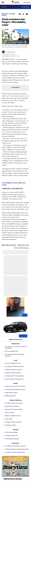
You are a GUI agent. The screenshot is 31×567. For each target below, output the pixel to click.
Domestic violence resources (13, 422)
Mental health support (11, 392)
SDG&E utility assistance (12, 439)
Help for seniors (9, 412)
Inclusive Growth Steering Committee (13, 194)
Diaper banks (9, 419)
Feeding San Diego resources (13, 369)
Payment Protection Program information (17, 449)
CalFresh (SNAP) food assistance (15, 376)
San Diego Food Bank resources (14, 366)
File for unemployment (11, 351)
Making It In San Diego (8, 14)
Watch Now (26, 2)
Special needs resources (12, 406)
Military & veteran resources (13, 415)
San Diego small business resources (15, 446)
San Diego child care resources (14, 403)
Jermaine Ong (11, 52)
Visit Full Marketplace (21, 248)
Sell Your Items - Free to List (15, 245)
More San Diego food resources (14, 379)
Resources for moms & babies (13, 409)
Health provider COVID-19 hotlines (15, 386)
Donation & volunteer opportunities (15, 452)
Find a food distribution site (13, 363)
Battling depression (10, 396)
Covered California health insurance (15, 389)
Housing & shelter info (11, 435)
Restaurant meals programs (13, 373)
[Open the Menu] (2, 2)
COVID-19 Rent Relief (11, 432)
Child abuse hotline (10, 425)
